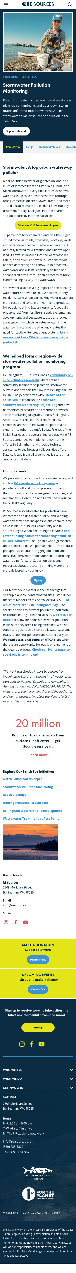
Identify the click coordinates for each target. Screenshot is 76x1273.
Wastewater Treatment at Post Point (31, 818)
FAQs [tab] (29, 147)
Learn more (38, 755)
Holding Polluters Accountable (25, 803)
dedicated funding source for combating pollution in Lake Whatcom (37, 536)
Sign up (38, 580)
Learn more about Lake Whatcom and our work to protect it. (36, 337)
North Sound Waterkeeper (22, 779)
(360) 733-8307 (13, 1147)
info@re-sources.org (17, 1141)
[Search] (70, 4)
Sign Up (38, 1027)
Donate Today (38, 959)
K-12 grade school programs (34, 483)
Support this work (16, 131)
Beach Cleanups (14, 795)
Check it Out (38, 989)
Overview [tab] (13, 147)
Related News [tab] (49, 147)
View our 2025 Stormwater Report (38, 225)
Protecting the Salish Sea (20, 77)
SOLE (56, 1213)
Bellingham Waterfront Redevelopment (32, 811)
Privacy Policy (35, 1213)
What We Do (12, 1079)
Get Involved (13, 1087)
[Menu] (6, 4)
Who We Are (12, 1070)
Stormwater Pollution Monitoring (28, 787)
